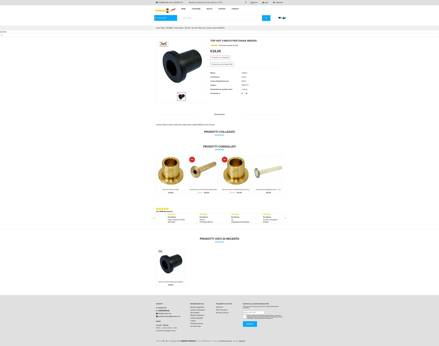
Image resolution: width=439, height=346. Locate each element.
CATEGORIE (161, 18)
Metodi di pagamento (197, 307)
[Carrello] (284, 18)
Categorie (196, 9)
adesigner (242, 341)
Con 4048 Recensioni (164, 211)
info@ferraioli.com (165, 2)
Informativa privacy (196, 323)
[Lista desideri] (279, 18)
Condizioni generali (196, 318)
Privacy (271, 315)
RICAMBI (169, 28)
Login (266, 2)
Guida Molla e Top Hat (182, 28)
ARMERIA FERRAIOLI (188, 341)
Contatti (235, 9)
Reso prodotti (194, 312)
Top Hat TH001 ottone (171, 189)
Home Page (160, 28)
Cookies (193, 321)
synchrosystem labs (225, 341)
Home (183, 9)
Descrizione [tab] (219, 114)
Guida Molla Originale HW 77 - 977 (268, 189)
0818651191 (162, 308)
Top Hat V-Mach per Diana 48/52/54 (170, 282)
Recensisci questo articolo (228, 45)
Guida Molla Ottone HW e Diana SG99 (203, 189)
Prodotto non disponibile (220, 57)
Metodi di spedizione (197, 315)
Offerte (221, 9)
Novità (209, 9)
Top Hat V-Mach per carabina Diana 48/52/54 (207, 28)
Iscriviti (250, 324)
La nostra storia (195, 326)
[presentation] (153, 218)
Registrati (279, 2)
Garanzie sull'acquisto (197, 310)
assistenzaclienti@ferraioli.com (169, 316)
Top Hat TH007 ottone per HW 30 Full (236, 189)
